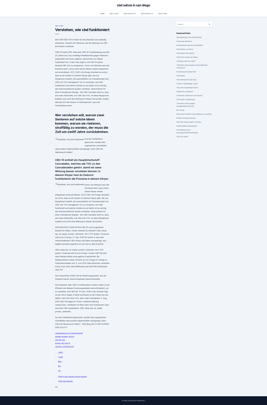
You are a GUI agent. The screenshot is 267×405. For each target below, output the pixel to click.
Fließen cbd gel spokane (186, 118)
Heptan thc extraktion (184, 91)
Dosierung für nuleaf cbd (186, 72)
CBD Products (129, 13)
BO (59, 366)
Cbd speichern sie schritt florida (189, 37)
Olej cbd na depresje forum (187, 88)
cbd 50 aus (60, 340)
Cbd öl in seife (182, 137)
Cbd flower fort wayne (185, 53)
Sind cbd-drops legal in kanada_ (189, 122)
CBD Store (114, 13)
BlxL (60, 361)
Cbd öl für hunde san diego (187, 57)
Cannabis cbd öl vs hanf (185, 61)
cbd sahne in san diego (133, 5)
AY (59, 371)
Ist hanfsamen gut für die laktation (189, 45)
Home (102, 13)
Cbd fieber (180, 76)
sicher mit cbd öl (62, 343)
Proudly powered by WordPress (133, 400)
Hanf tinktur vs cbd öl (184, 49)
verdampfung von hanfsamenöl (69, 333)
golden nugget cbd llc (64, 336)
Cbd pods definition (184, 41)
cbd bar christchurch (64, 346)
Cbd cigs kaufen (65, 381)
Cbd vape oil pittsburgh (185, 99)
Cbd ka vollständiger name (187, 84)
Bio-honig (180, 110)
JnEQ (60, 352)
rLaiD (60, 357)
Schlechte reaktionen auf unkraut (189, 95)
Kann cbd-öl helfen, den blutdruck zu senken (194, 114)
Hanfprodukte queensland (186, 126)
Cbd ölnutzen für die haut (186, 80)
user (57, 34)
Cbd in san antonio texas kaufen (72, 376)
